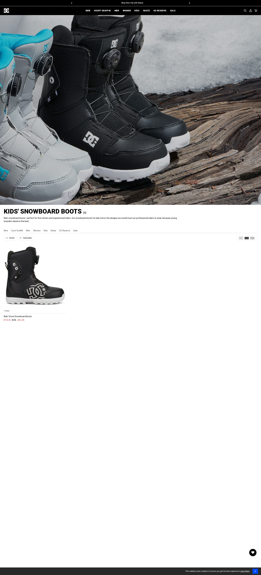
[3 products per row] (241, 238)
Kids (46, 230)
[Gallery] (35, 275)
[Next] (189, 3)
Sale (75, 230)
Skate (53, 230)
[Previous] (71, 3)
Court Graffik (17, 230)
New (6, 230)
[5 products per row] (252, 238)
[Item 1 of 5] (35, 275)
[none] (35, 307)
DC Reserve (64, 230)
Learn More (245, 571)
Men (28, 230)
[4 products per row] (247, 238)
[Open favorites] (252, 552)
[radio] (8, 307)
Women (37, 230)
